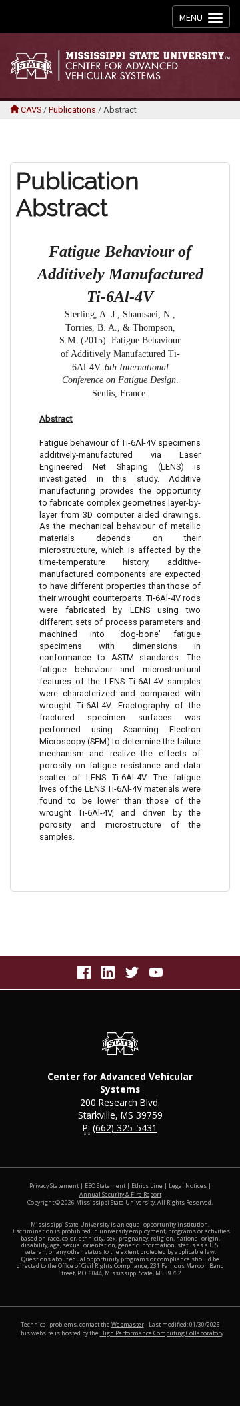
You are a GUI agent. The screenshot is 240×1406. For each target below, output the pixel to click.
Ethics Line (147, 1186)
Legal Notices (188, 1186)
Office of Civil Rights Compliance (102, 1266)
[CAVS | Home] (120, 65)
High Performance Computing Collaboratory (161, 1333)
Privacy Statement (54, 1186)
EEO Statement (105, 1186)
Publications (72, 110)
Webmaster (127, 1325)
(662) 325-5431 (125, 1127)
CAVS (31, 110)
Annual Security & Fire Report (120, 1195)
